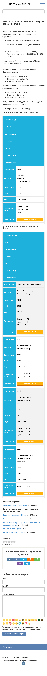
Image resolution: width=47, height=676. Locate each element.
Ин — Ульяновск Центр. (12, 529)
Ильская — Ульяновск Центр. (14, 515)
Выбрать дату (30, 219)
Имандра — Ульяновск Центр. (14, 519)
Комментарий (8, 594)
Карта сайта (7, 647)
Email (5, 586)
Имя (4, 578)
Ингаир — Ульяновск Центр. (14, 532)
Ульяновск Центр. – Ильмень (14, 505)
